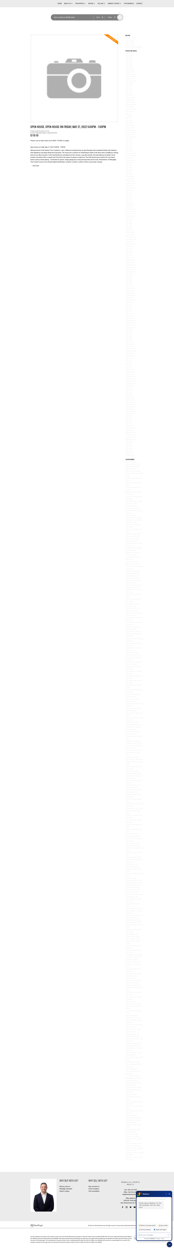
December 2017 (131, 293)
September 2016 (131, 328)
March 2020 (129, 230)
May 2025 (129, 90)
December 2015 (131, 349)
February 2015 (130, 372)
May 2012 (129, 449)
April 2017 (129, 311)
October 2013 (130, 409)
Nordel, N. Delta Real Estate (134, 908)
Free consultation (93, 1191)
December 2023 (131, 130)
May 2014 (129, 393)
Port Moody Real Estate (133, 962)
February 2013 (130, 428)
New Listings (130, 40)
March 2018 (129, 286)
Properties (79, 3)
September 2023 (131, 137)
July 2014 (129, 388)
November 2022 (131, 156)
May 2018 (129, 281)
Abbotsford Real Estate (133, 466)
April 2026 (129, 65)
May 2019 (129, 253)
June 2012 (129, 446)
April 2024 (129, 121)
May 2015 (129, 365)
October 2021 (130, 186)
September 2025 (131, 81)
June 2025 (129, 88)
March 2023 (129, 151)
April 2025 (129, 93)
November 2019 (131, 239)
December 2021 (131, 181)
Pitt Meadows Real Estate (134, 955)
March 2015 (129, 369)
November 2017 (131, 295)
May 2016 (129, 337)
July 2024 (129, 114)
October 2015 (130, 353)
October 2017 (130, 297)
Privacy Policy (120, 1225)
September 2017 (131, 300)
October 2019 (130, 242)
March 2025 (129, 95)
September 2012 (131, 439)
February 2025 (130, 97)
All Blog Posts (130, 38)
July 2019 (129, 248)
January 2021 (130, 207)
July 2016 (129, 332)
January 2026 (130, 72)
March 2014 (129, 397)
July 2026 (129, 58)
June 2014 (129, 390)
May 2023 (129, 146)
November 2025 (131, 76)
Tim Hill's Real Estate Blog (134, 47)
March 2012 (129, 453)
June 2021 (129, 195)
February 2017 (130, 316)
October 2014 (130, 381)
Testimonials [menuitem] (129, 3)
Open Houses (130, 42)
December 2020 (131, 209)
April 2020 (129, 228)
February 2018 (130, 288)
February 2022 (130, 176)
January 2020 (130, 235)
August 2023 (130, 139)
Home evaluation (93, 1189)
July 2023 (129, 142)
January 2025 (130, 100)
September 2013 (131, 411)
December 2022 (131, 153)
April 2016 (129, 339)
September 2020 (131, 216)
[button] (123, 1207)
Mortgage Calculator (65, 1189)
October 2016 (130, 325)
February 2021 (130, 204)
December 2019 (131, 237)
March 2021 (129, 202)
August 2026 (130, 55)
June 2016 (129, 335)
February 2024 (130, 125)
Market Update (113, 3)
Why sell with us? (94, 1186)
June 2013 (129, 418)
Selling (100, 3)
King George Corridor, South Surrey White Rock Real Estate (134, 811)
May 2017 (129, 309)
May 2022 (129, 169)
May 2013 (129, 421)
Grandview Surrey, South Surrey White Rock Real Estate (133, 752)
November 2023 (131, 132)
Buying (90, 3)
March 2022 (129, 174)
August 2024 (130, 111)
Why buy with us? (64, 1186)
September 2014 (131, 383)
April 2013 (129, 423)
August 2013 (130, 414)
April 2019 (129, 255)
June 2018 (129, 279)
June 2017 (129, 307)
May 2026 (129, 62)
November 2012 (131, 435)
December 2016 (131, 321)
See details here (35, 144)
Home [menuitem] (60, 3)
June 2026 (129, 60)
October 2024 (130, 107)
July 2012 (129, 444)
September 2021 (131, 188)
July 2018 (129, 276)
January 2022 (130, 179)
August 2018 (130, 274)
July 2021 (129, 193)
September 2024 (131, 109)
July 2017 (129, 304)
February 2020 (130, 232)
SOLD (122, 12)
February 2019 (130, 260)
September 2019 (131, 244)
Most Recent (130, 53)
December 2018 (131, 265)
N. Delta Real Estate (132, 897)
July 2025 (129, 86)
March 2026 (129, 67)
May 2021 (129, 197)
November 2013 (131, 407)
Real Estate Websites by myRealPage (134, 1225)
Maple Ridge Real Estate (133, 857)
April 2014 (129, 395)
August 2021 (130, 190)
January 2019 (130, 262)
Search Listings (64, 1191)
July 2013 (129, 416)
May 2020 (129, 225)
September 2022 (131, 160)
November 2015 (131, 351)
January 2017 (130, 318)
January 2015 (130, 374)
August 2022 (130, 162)
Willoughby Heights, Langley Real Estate (46, 133)
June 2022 (129, 167)
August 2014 (130, 386)
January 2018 (130, 290)
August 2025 (130, 83)
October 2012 (130, 437)
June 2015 (129, 363)
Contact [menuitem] (139, 3)
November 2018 (131, 267)
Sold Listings (130, 45)
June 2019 (129, 251)
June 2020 (129, 223)
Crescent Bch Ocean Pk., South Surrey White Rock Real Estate (133, 634)
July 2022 (129, 165)
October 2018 (130, 269)
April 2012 (129, 451)
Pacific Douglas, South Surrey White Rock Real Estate (133, 941)
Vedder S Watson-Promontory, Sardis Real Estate (133, 1097)
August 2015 (130, 358)
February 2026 (130, 69)
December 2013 (131, 404)
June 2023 (129, 144)
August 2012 (130, 442)
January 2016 (130, 346)
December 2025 (131, 74)
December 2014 (131, 376)
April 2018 (129, 283)
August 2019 (130, 246)
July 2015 (129, 360)
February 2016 (130, 344)
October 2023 (130, 135)
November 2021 (131, 183)
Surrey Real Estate (131, 1069)
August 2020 (130, 218)
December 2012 (131, 432)
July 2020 (129, 221)
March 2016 (129, 342)
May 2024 (129, 118)
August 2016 (130, 330)
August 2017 (130, 302)
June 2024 (129, 116)
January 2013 (130, 430)
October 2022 (130, 158)
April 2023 (129, 149)
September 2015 (131, 356)
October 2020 (130, 214)
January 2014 (130, 402)
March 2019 (129, 258)
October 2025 (130, 79)
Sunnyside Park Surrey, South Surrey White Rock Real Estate (133, 1064)
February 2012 (130, 456)
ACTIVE (115, 12)
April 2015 (129, 367)
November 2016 (131, 323)
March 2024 (129, 123)
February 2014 (130, 400)
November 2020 (131, 211)
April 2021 (129, 200)
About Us (67, 3)
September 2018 (131, 272)
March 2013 (129, 425)
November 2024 (131, 104)
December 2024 (131, 102)
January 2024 (130, 128)
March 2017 (129, 314)
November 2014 (131, 379)
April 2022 (129, 172)
